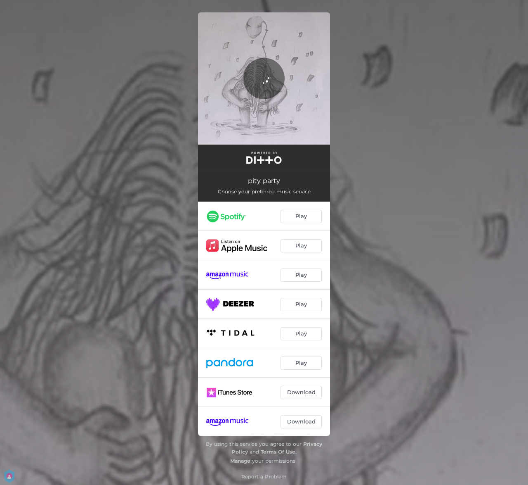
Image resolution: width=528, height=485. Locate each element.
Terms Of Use (278, 452)
